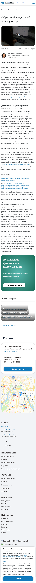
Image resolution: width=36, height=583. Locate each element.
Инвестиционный (7, 485)
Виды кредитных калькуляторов (15, 313)
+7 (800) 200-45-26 (8, 430)
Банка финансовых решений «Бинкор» (15, 164)
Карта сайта (5, 530)
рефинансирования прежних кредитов (15, 185)
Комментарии (30, 48)
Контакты (5, 423)
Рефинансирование (8, 462)
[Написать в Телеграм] (12, 3)
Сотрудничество (7, 521)
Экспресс (4, 491)
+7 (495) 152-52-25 (8, 435)
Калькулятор (5, 501)
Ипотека (4, 459)
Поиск (3, 533)
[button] (26, 3)
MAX (6, 442)
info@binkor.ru (6, 426)
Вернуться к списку (10, 325)
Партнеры (4, 518)
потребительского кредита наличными (15, 178)
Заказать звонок (18, 369)
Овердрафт (5, 488)
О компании (6, 497)
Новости (4, 524)
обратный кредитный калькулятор (22, 97)
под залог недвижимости (15, 183)
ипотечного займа (7, 181)
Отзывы (4, 503)
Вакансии (4, 527)
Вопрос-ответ (6, 506)
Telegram (8, 446)
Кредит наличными (7, 456)
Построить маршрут (11, 351)
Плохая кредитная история (10, 469)
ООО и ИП (6, 475)
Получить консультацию (14, 285)
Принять (18, 578)
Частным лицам (8, 452)
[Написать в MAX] (18, 3)
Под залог (4, 466)
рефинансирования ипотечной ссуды (14, 188)
